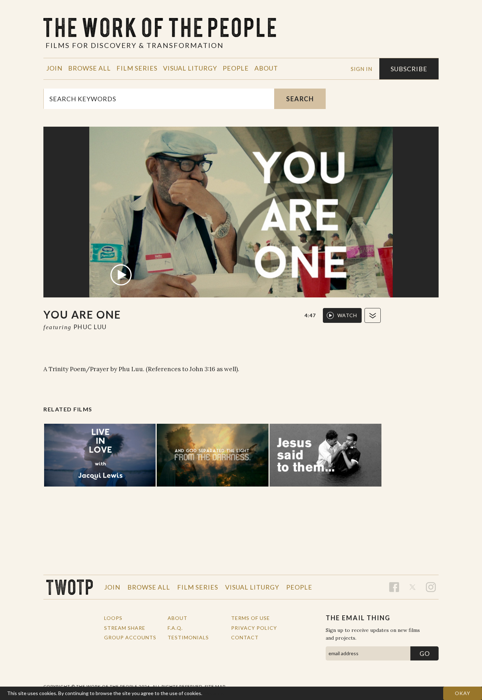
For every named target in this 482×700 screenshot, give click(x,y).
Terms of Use (250, 618)
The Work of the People (69, 587)
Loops (113, 618)
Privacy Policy (254, 628)
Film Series (136, 68)
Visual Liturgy (190, 68)
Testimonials (188, 637)
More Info (215, 693)
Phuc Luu (90, 327)
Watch (347, 315)
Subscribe (409, 69)
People (236, 68)
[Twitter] (412, 587)
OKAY (462, 693)
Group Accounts (130, 637)
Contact (245, 637)
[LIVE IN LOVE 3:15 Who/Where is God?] (100, 455)
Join (54, 68)
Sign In (361, 69)
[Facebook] (394, 587)
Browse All (89, 68)
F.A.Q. (175, 628)
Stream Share (124, 628)
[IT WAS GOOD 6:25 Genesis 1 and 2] (213, 455)
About (266, 68)
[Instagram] (431, 587)
